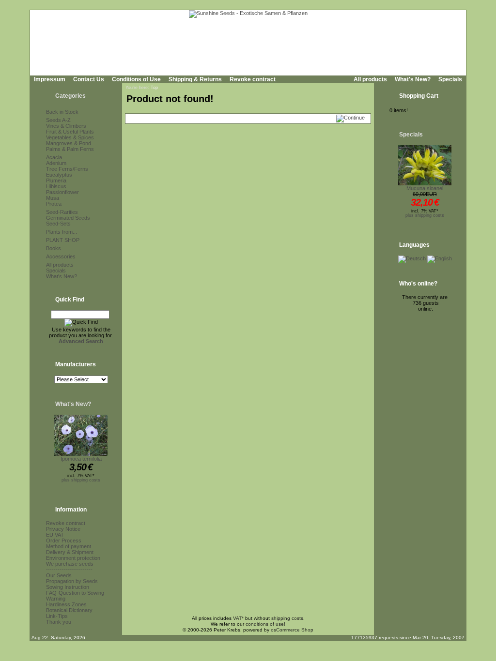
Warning (55, 598)
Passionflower (62, 192)
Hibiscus (56, 186)
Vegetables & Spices (70, 137)
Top (154, 87)
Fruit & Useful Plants (70, 132)
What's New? (413, 79)
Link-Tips (57, 616)
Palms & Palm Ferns (70, 149)
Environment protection (73, 558)
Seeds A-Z (58, 120)
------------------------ (69, 569)
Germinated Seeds (68, 218)
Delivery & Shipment (69, 552)
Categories (70, 95)
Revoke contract (253, 79)
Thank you (58, 622)
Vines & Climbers (66, 126)
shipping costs (287, 618)
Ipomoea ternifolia (81, 459)
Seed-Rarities (62, 212)
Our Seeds (59, 575)
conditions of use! (265, 624)
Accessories (61, 256)
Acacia (54, 157)
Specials (450, 79)
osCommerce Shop (292, 629)
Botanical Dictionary (69, 610)
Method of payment (68, 546)
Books (53, 248)
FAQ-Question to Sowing (75, 593)
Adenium (56, 163)
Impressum (49, 79)
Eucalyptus (59, 175)
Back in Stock (62, 112)
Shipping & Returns (195, 79)
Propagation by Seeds (72, 581)
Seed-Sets (58, 223)
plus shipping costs (81, 480)
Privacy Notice (63, 529)
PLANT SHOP (62, 240)
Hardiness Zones (66, 604)
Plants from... (61, 232)
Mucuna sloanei (424, 188)
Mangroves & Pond (68, 143)
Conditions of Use (136, 79)
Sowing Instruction (67, 587)
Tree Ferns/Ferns (67, 169)
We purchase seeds (69, 564)
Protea (54, 204)
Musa (52, 198)
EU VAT (55, 535)
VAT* (238, 618)
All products (370, 79)
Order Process (63, 540)
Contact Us (88, 79)
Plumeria (56, 180)
